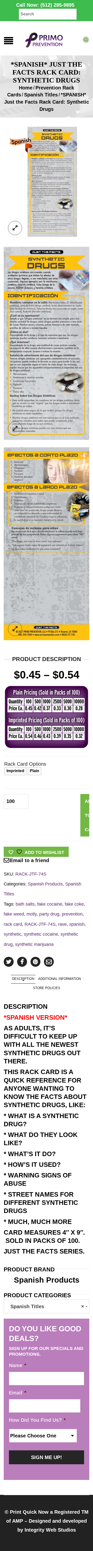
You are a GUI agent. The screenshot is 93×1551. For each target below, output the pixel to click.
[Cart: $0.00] (90, 35)
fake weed (14, 914)
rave (62, 924)
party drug (49, 914)
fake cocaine (49, 904)
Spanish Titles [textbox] (45, 1306)
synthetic (12, 934)
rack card (13, 924)
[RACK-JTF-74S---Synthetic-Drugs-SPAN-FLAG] (46, 181)
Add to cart (87, 815)
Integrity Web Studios (50, 1530)
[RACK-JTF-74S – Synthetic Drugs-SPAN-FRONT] (46, 343)
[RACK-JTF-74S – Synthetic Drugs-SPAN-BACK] (46, 543)
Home (25, 87)
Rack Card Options (25, 763)
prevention (72, 914)
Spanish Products (45, 883)
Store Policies (46, 988)
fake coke (74, 904)
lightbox (15, 228)
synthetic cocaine (41, 934)
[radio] (15, 771)
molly (32, 914)
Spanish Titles (41, 94)
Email (17, 1392)
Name (17, 1365)
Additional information (59, 979)
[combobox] (46, 1306)
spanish (77, 924)
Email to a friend (29, 860)
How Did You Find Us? (37, 1420)
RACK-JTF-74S (40, 924)
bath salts (25, 904)
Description (23, 979)
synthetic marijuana (34, 944)
